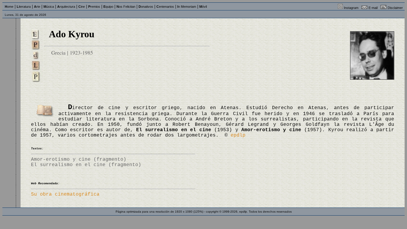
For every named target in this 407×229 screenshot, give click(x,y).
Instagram (351, 8)
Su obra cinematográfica (65, 194)
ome (9, 6)
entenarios (165, 6)
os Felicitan (125, 6)
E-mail (373, 8)
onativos (146, 6)
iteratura (24, 6)
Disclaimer (395, 8)
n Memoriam (186, 6)
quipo (108, 6)
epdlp (238, 135)
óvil (203, 6)
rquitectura (66, 6)
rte (37, 6)
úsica (49, 6)
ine (81, 6)
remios (94, 6)
